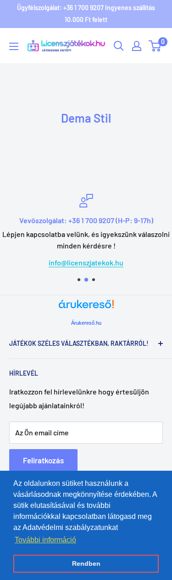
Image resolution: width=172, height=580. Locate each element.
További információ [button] (45, 540)
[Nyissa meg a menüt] (13, 46)
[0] (155, 45)
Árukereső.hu (86, 323)
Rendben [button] (86, 563)
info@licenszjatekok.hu (86, 262)
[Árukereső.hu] (86, 307)
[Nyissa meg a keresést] (119, 46)
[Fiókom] (136, 46)
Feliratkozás (43, 460)
